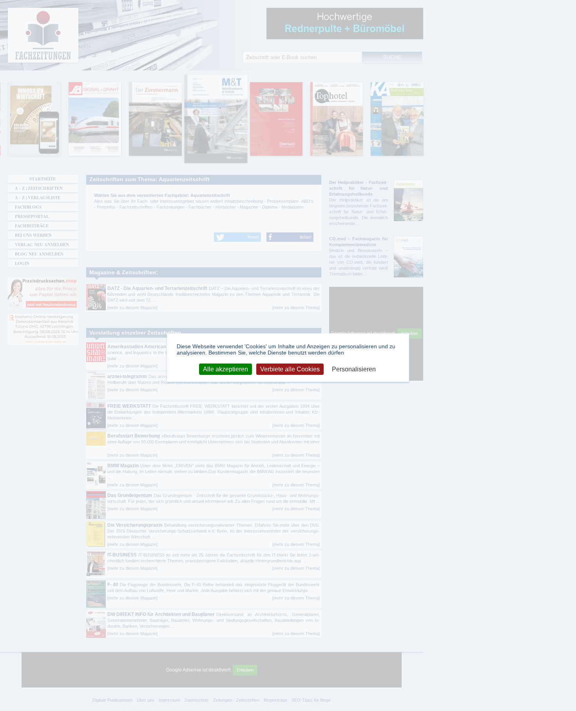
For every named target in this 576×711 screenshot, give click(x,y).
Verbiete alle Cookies (290, 368)
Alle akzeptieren (225, 368)
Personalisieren (354, 368)
